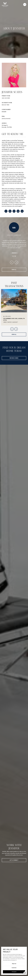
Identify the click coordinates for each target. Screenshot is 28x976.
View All (14, 269)
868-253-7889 (5, 104)
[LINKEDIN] (22, 211)
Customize (14, 967)
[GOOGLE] (10, 211)
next (16, 262)
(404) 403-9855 (6, 98)
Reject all (14, 963)
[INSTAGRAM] (5, 211)
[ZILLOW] (18, 211)
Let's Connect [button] (14, 860)
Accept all (14, 971)
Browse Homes (14, 358)
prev (11, 262)
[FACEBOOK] (14, 211)
